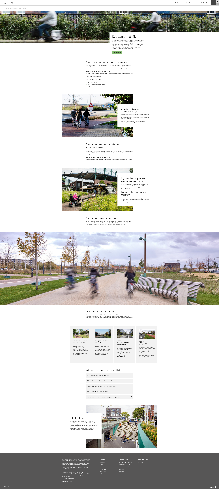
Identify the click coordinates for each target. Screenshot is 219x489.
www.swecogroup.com (66, 476)
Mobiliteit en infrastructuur (14, 8)
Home (5, 8)
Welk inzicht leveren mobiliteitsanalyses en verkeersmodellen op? (101, 386)
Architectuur (121, 469)
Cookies (15, 486)
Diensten (172, 2)
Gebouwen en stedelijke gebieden (126, 462)
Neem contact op (117, 52)
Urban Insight (102, 467)
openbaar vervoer (124, 187)
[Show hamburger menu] (213, 2)
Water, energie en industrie (124, 464)
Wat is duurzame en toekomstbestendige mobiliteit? (98, 375)
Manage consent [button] (20, 486)
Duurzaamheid (192, 2)
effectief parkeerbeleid (123, 159)
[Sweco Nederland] (8, 2)
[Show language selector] (217, 1)
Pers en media (103, 471)
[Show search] (217, 4)
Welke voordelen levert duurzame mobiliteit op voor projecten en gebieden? (103, 397)
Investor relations (103, 476)
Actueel (184, 2)
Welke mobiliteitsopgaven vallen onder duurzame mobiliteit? (100, 380)
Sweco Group (102, 462)
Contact (205, 2)
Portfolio (179, 2)
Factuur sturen (103, 473)
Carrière (198, 2)
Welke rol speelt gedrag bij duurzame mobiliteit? (97, 391)
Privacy (11, 486)
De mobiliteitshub (88, 426)
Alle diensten (121, 471)
